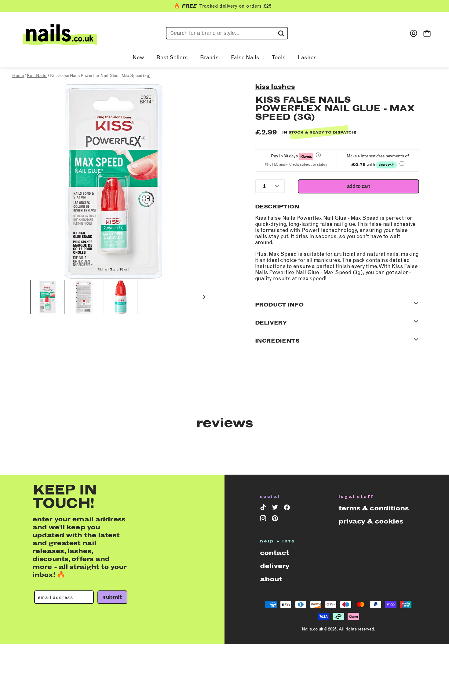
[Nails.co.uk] (60, 33)
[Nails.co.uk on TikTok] (264, 508)
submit (112, 597)
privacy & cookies (370, 521)
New (138, 57)
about (271, 579)
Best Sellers (172, 57)
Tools (279, 57)
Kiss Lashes (275, 87)
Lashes (307, 57)
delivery (274, 566)
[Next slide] (204, 297)
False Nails (245, 57)
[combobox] (227, 33)
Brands (209, 57)
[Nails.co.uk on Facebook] (288, 508)
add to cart (358, 186)
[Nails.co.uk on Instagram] (264, 519)
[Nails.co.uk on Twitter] (276, 508)
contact (274, 553)
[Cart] (427, 33)
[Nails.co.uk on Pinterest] (276, 519)
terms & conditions (373, 508)
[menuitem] (47, 297)
